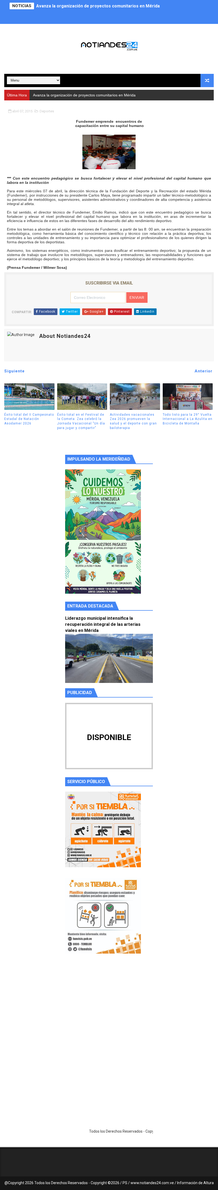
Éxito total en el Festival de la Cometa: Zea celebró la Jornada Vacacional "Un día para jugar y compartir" (81, 421)
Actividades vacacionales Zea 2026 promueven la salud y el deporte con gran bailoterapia (133, 421)
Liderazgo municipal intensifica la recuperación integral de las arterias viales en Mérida (102, 624)
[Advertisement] (109, 1008)
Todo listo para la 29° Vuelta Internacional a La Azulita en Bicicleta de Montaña (187, 419)
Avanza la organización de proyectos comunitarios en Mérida (98, 5)
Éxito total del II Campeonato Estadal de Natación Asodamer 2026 (29, 419)
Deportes (47, 111)
